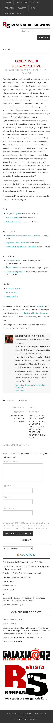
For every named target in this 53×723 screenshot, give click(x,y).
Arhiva (8, 3)
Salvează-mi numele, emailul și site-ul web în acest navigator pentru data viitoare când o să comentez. (26, 525)
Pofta (20, 641)
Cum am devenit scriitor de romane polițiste (23, 235)
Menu (6, 49)
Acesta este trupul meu (15, 271)
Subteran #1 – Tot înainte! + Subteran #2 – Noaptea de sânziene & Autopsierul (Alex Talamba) (24, 599)
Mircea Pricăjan (12, 296)
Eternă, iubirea (8, 581)
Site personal (21, 390)
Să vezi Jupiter (8, 589)
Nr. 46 (24, 400)
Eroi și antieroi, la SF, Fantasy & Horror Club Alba (23, 562)
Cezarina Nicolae (29, 70)
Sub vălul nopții (12, 217)
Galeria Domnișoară (13, 221)
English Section (13, 14)
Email (7, 497)
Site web (8, 508)
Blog (33, 8)
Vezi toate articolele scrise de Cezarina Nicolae (30, 386)
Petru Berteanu (12, 292)
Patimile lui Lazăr (10, 585)
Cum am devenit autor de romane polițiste (26, 637)
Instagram (40, 306)
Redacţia (9, 8)
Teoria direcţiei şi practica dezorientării (21, 246)
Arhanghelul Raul (13, 260)
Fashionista (20, 719)
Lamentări (12, 623)
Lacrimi (19, 619)
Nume (7, 486)
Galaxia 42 (28, 555)
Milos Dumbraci (9, 641)
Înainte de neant (12, 267)
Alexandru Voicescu (13, 288)
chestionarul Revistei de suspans (36, 313)
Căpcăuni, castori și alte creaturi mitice (18, 577)
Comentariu (11, 461)
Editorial (10, 400)
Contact (22, 8)
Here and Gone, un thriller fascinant (16, 418)
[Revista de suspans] (26, 25)
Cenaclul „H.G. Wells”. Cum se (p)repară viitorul (22, 573)
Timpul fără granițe (13, 213)
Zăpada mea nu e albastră (16, 242)
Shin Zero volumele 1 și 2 (13, 604)
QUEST (6, 593)
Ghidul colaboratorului (28, 3)
